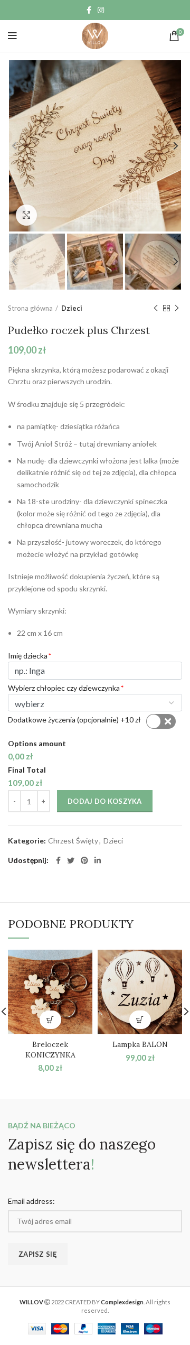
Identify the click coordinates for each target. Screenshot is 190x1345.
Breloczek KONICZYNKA (50, 1050)
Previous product (155, 308)
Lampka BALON (140, 1044)
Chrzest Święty (73, 841)
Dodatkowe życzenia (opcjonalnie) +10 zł (74, 719)
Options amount (37, 743)
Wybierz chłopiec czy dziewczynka (64, 687)
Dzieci (71, 308)
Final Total (27, 769)
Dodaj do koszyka (105, 801)
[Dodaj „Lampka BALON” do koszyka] (140, 1019)
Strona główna (30, 308)
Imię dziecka (28, 655)
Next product (177, 308)
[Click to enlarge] (26, 215)
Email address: (31, 1200)
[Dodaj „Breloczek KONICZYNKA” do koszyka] (50, 1019)
